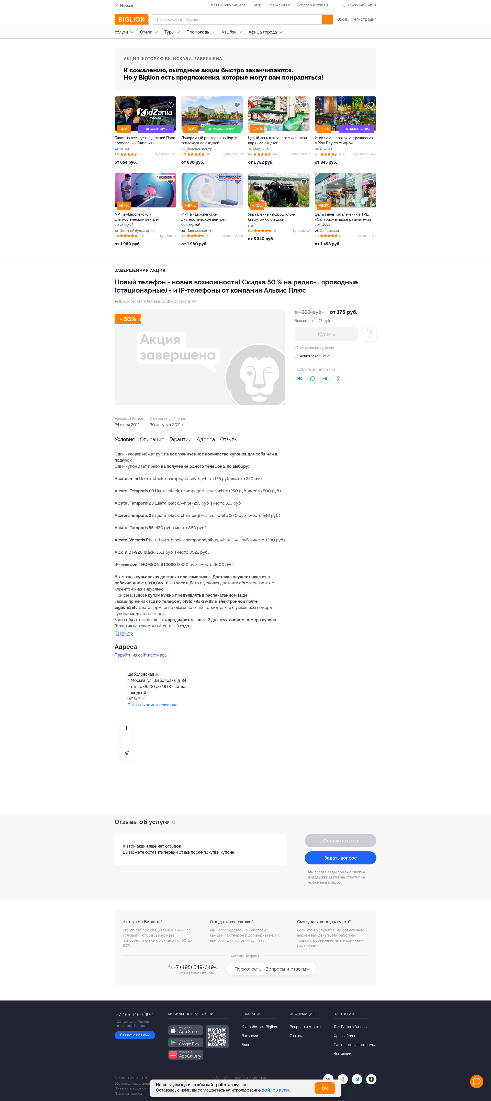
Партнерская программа (355, 1045)
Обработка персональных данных (139, 1083)
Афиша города (263, 32)
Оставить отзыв (340, 840)
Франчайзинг (279, 5)
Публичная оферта (128, 1093)
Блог (257, 5)
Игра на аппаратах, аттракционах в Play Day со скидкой (344, 140)
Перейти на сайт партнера (141, 655)
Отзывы (229, 439)
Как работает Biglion (259, 1027)
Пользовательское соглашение (137, 1088)
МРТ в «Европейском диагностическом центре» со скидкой (137, 219)
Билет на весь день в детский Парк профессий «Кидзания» (145, 140)
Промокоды (197, 32)
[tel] (357, 1079)
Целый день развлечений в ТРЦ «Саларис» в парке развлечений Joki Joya (343, 219)
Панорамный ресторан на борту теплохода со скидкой (209, 140)
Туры (169, 32)
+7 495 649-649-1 (362, 5)
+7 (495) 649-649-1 (196, 967)
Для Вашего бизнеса (228, 5)
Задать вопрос (341, 858)
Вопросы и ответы (312, 5)
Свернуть (124, 633)
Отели (146, 32)
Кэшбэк (229, 32)
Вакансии (250, 1036)
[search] (327, 19)
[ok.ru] (343, 1079)
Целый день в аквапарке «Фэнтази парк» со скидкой (277, 140)
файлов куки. (276, 1090)
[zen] (371, 1079)
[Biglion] (132, 19)
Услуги (121, 32)
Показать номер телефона (152, 705)
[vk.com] (328, 1079)
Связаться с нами (135, 1035)
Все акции (342, 1054)
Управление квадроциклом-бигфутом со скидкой (271, 216)
